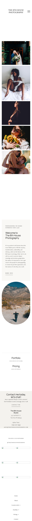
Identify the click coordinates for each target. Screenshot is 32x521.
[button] (28, 11)
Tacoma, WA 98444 (16, 418)
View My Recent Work (16, 361)
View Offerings (16, 369)
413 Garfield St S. (16, 415)
